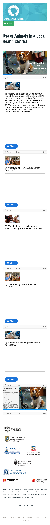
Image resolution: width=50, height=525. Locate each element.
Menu (9, 23)
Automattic (24, 521)
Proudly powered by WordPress (17, 517)
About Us (31, 505)
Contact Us (20, 505)
